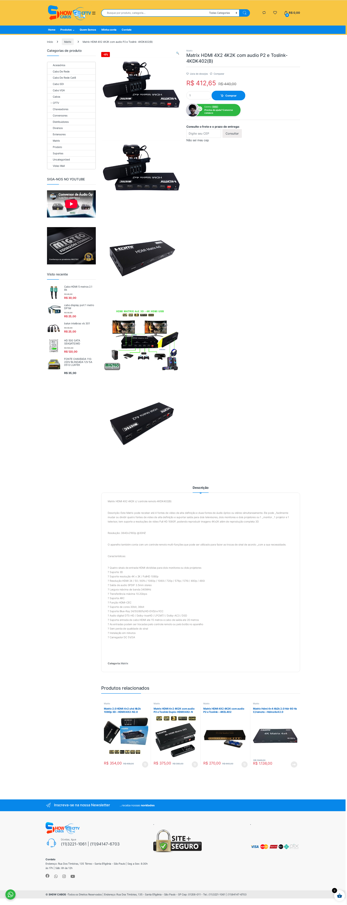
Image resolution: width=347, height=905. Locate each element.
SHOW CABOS (57, 894)
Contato (127, 29)
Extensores (59, 134)
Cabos (56, 96)
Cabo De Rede (61, 71)
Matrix (67, 41)
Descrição (201, 488)
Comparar (219, 73)
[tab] (201, 489)
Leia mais (294, 764)
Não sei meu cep (197, 140)
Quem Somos (88, 29)
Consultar (232, 133)
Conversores (60, 115)
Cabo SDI (58, 83)
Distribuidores (61, 121)
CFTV (56, 102)
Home (51, 29)
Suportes (58, 153)
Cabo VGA (59, 90)
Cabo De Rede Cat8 (64, 77)
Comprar (231, 95)
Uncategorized (61, 159)
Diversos (58, 127)
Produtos (66, 29)
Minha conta (108, 29)
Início (50, 41)
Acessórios (59, 65)
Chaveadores (60, 109)
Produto (57, 147)
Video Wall (59, 165)
